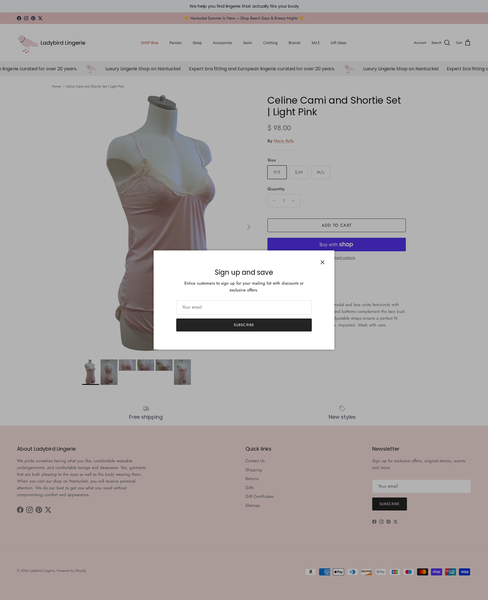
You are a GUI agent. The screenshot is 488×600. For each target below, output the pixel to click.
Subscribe (244, 325)
